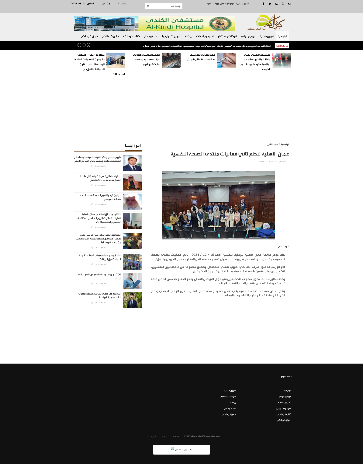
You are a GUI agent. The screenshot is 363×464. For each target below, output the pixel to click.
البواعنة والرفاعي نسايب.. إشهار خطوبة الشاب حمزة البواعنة (99, 295)
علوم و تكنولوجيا (171, 36)
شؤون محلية (267, 36)
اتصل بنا (153, 436)
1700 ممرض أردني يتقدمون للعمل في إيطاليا (99, 276)
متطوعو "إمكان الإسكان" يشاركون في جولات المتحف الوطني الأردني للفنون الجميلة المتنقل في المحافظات (99, 64)
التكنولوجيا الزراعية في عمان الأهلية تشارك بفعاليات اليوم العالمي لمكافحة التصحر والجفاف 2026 (99, 218)
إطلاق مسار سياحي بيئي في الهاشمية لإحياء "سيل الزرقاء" (100, 257)
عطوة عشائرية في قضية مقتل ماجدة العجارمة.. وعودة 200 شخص (100, 178)
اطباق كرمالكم (90, 36)
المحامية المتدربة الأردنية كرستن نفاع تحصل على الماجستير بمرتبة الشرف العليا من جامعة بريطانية (98, 238)
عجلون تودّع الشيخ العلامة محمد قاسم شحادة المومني (100, 197)
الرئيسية (282, 36)
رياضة (188, 36)
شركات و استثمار (227, 36)
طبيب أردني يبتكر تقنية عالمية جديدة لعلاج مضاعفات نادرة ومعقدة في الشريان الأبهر (97, 159)
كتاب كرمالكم (131, 36)
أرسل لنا (122, 3)
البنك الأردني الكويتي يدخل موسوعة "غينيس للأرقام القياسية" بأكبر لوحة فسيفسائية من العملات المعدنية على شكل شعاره (207, 45)
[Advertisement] (181, 108)
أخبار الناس (272, 144)
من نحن (106, 3)
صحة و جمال (151, 36)
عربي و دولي (248, 36)
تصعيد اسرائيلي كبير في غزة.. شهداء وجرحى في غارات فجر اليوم (146, 59)
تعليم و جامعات (205, 36)
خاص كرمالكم (110, 36)
